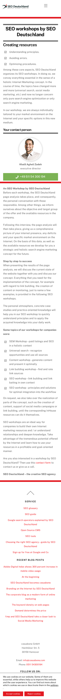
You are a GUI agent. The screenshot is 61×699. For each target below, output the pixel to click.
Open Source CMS (30, 530)
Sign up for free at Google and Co (30, 552)
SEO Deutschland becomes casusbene (30, 582)
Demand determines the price (30, 610)
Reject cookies (34, 694)
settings (54, 685)
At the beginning (30, 576)
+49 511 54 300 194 (32, 176)
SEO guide (30, 514)
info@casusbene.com (34, 660)
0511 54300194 (34, 664)
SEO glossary (30, 508)
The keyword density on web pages (30, 604)
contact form (43, 462)
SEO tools (30, 536)
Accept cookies (13, 694)
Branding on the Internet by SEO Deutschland (30, 588)
